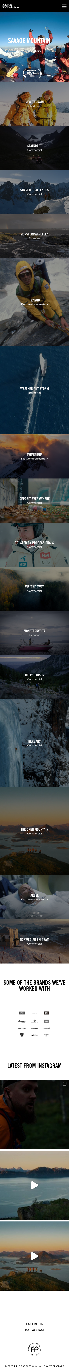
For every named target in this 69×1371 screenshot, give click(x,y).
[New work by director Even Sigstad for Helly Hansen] (34, 1114)
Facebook (34, 1324)
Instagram (34, 1330)
